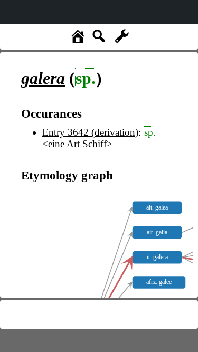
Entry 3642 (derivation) (90, 132)
